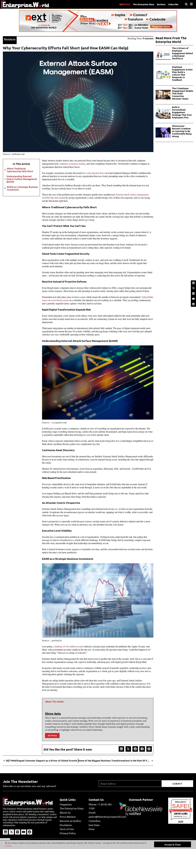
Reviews (161, 4)
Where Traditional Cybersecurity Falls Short (20, 170)
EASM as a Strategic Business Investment (22, 188)
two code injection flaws (94, 172)
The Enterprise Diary (143, 4)
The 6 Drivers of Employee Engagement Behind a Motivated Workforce (182, 53)
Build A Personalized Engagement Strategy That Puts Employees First (182, 112)
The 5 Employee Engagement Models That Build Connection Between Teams (182, 93)
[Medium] (193, 293)
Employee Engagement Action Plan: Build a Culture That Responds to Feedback (182, 73)
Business (9, 39)
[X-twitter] (193, 288)
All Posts (52, 735)
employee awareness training (72, 163)
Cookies (8, 845)
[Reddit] (193, 304)
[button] (121, 749)
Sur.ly (185, 816)
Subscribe (173, 4)
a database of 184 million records (68, 646)
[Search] (186, 4)
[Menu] (191, 4)
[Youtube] (193, 298)
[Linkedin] (193, 283)
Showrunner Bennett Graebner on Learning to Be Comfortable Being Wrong (182, 131)
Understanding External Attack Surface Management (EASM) (21, 179)
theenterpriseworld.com (180, 810)
